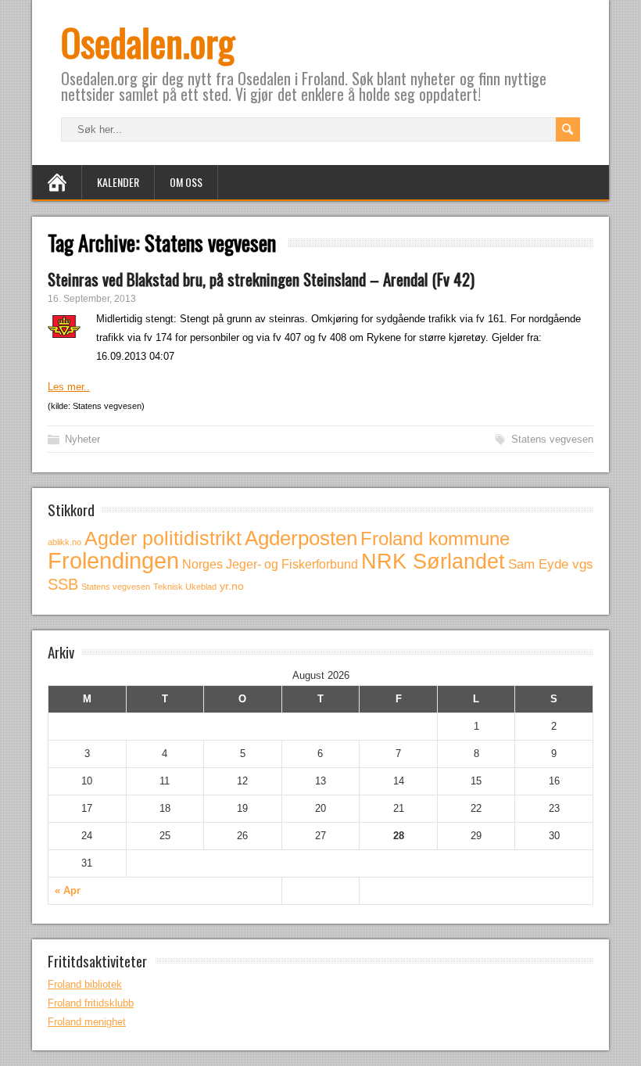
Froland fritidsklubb (91, 1003)
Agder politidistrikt (163, 538)
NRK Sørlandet (433, 561)
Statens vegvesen (552, 439)
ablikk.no (64, 542)
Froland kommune (435, 538)
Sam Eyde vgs (550, 564)
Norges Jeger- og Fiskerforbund (270, 564)
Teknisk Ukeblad (185, 586)
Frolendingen (113, 560)
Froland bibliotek (85, 984)
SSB (63, 584)
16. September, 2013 (92, 298)
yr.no (232, 586)
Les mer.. (69, 387)
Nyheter (82, 439)
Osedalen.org (148, 42)
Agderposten (301, 538)
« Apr (68, 890)
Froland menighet (87, 1022)
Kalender (118, 182)
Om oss (186, 182)
